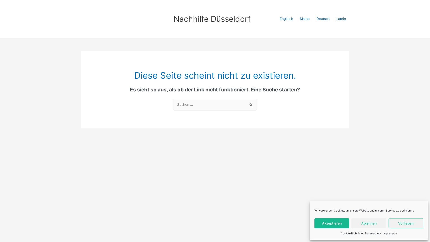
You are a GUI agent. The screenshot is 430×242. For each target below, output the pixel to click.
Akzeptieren (332, 223)
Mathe (305, 19)
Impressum (390, 233)
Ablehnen (369, 223)
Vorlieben (406, 223)
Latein (341, 19)
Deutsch (323, 19)
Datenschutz (373, 233)
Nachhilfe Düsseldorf (212, 19)
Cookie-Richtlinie (352, 233)
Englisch (286, 19)
